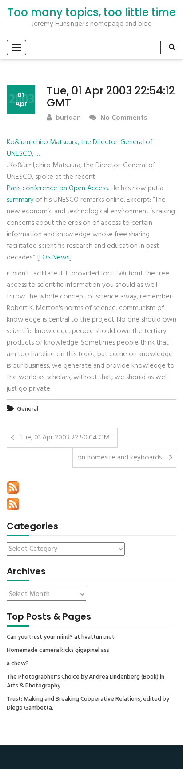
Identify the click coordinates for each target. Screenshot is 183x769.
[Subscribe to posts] (13, 487)
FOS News (54, 257)
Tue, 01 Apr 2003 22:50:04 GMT (66, 437)
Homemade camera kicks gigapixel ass (58, 650)
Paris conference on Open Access (57, 188)
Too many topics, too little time (92, 12)
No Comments (123, 118)
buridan (67, 118)
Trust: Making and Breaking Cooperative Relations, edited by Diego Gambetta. (88, 704)
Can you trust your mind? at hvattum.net (61, 637)
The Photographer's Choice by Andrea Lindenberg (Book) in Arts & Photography (85, 682)
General (27, 409)
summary (20, 200)
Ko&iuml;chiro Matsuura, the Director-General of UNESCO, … (79, 148)
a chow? (18, 663)
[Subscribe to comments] (13, 504)
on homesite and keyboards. (120, 457)
